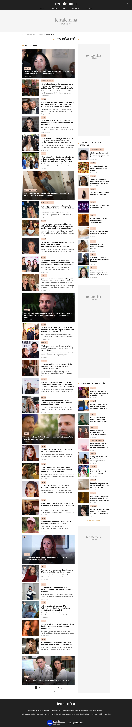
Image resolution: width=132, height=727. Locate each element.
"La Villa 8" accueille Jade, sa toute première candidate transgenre (55, 486)
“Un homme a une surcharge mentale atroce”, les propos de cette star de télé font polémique (57, 348)
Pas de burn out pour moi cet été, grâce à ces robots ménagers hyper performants (99, 486)
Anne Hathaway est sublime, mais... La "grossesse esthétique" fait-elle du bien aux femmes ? (98, 435)
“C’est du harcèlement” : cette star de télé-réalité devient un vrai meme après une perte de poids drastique (47, 194)
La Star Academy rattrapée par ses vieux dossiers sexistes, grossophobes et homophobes (57, 626)
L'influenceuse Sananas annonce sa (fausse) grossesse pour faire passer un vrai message (57, 590)
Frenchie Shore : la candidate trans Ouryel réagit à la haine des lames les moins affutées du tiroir (56, 402)
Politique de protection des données (32, 714)
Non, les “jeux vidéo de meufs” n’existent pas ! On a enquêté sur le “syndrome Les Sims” (99, 394)
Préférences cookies (105, 714)
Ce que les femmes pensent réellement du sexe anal (98, 247)
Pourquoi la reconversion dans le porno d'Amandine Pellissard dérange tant (57, 571)
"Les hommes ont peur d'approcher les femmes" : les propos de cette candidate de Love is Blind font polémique (48, 72)
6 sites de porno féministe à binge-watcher (99, 206)
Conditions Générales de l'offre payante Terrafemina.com (62, 714)
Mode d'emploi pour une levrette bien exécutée (99, 232)
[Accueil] (66, 3)
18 (54, 691)
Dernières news (31, 34)
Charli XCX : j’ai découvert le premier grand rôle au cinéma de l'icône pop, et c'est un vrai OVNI (99, 499)
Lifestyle (89, 8)
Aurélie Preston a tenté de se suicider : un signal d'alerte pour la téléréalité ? (57, 643)
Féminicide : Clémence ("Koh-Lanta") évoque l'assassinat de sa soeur (56, 522)
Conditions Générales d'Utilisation (38, 710)
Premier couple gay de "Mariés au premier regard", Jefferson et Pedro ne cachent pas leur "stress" (48, 438)
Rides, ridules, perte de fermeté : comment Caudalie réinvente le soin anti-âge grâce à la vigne (99, 447)
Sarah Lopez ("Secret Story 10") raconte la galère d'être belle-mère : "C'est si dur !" (57, 505)
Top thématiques (41, 34)
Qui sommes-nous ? (56, 710)
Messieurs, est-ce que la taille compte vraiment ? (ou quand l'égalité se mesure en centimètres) (99, 407)
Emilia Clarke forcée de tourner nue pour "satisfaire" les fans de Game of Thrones (98, 221)
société (42, 8)
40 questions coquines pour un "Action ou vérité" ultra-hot (99, 260)
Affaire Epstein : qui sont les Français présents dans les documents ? (99, 155)
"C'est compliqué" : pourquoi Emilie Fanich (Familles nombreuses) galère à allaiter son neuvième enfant (56, 469)
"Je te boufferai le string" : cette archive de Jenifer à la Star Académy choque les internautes (57, 122)
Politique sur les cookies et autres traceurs (89, 710)
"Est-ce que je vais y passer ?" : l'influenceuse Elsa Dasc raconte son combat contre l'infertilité (55, 608)
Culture (54, 8)
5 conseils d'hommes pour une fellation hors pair (99, 193)
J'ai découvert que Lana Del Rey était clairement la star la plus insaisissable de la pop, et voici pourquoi (100, 513)
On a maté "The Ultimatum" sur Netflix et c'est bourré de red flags (47, 680)
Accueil (24, 34)
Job (64, 8)
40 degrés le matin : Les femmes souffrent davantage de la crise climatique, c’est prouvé (98, 460)
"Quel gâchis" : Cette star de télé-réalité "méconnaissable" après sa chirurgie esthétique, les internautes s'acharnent (57, 159)
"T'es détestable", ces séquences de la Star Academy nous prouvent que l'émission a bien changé (56, 366)
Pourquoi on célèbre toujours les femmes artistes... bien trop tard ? (99, 419)
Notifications (85, 714)
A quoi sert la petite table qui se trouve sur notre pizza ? (99, 168)
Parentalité (76, 8)
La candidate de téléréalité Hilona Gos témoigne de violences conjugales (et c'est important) (45, 558)
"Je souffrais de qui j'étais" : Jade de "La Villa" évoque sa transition (57, 450)
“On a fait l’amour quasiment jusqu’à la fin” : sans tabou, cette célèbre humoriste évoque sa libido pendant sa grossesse (99, 276)
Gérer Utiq (94, 714)
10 (47, 691)
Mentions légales (69, 710)
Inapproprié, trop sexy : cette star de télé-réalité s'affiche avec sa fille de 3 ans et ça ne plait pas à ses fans (58, 208)
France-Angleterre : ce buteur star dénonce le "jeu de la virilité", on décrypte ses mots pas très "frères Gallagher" (99, 474)
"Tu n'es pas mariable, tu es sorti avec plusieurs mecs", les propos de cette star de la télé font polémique (57, 329)
